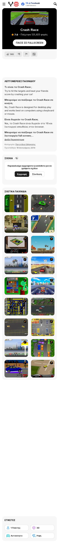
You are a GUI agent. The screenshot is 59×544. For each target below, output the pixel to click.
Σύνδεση (37, 174)
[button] (14, 139)
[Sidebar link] (4, 4)
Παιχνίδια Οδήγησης (25, 144)
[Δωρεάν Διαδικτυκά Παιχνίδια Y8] (13, 4)
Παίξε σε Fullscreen (29, 42)
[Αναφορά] (26, 54)
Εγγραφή (22, 174)
